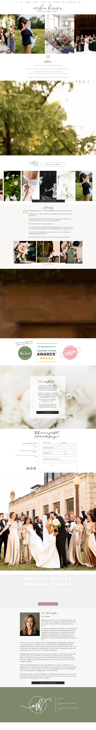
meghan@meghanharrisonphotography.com (68, 708)
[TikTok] (34, 468)
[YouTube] (31, 468)
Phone (66, 453)
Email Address (63, 442)
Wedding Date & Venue (47, 453)
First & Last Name (46, 442)
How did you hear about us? (48, 447)
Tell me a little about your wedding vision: (51, 459)
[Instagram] (27, 468)
